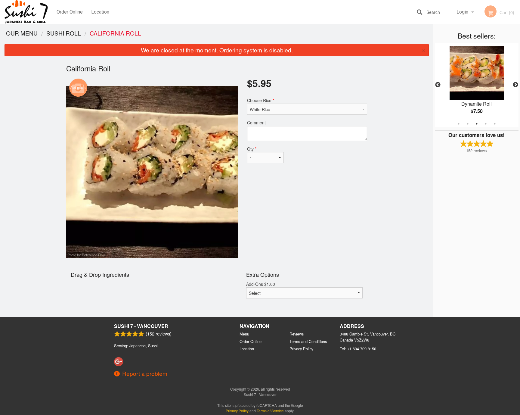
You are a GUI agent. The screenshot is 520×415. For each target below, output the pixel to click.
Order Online (70, 12)
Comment (256, 123)
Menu (244, 334)
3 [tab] (477, 124)
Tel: (358, 348)
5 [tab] (495, 124)
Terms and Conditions (308, 341)
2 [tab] (468, 124)
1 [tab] (459, 124)
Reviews (296, 334)
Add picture (78, 88)
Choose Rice (260, 100)
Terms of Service (270, 410)
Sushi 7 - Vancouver (141, 326)
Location (100, 12)
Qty (251, 149)
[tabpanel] (476, 85)
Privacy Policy (301, 348)
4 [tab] (486, 124)
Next (515, 85)
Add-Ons (260, 284)
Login (462, 12)
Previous (438, 85)
